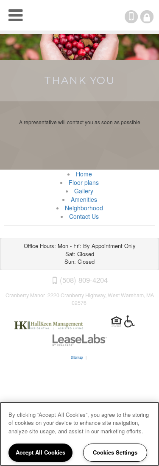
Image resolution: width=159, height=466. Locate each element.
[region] (79, 434)
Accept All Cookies (40, 452)
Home (84, 174)
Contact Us (84, 216)
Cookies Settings (115, 452)
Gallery (83, 191)
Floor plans (84, 182)
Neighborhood (84, 208)
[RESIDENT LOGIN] (146, 16)
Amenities (84, 199)
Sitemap (77, 357)
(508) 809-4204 (137, 17)
